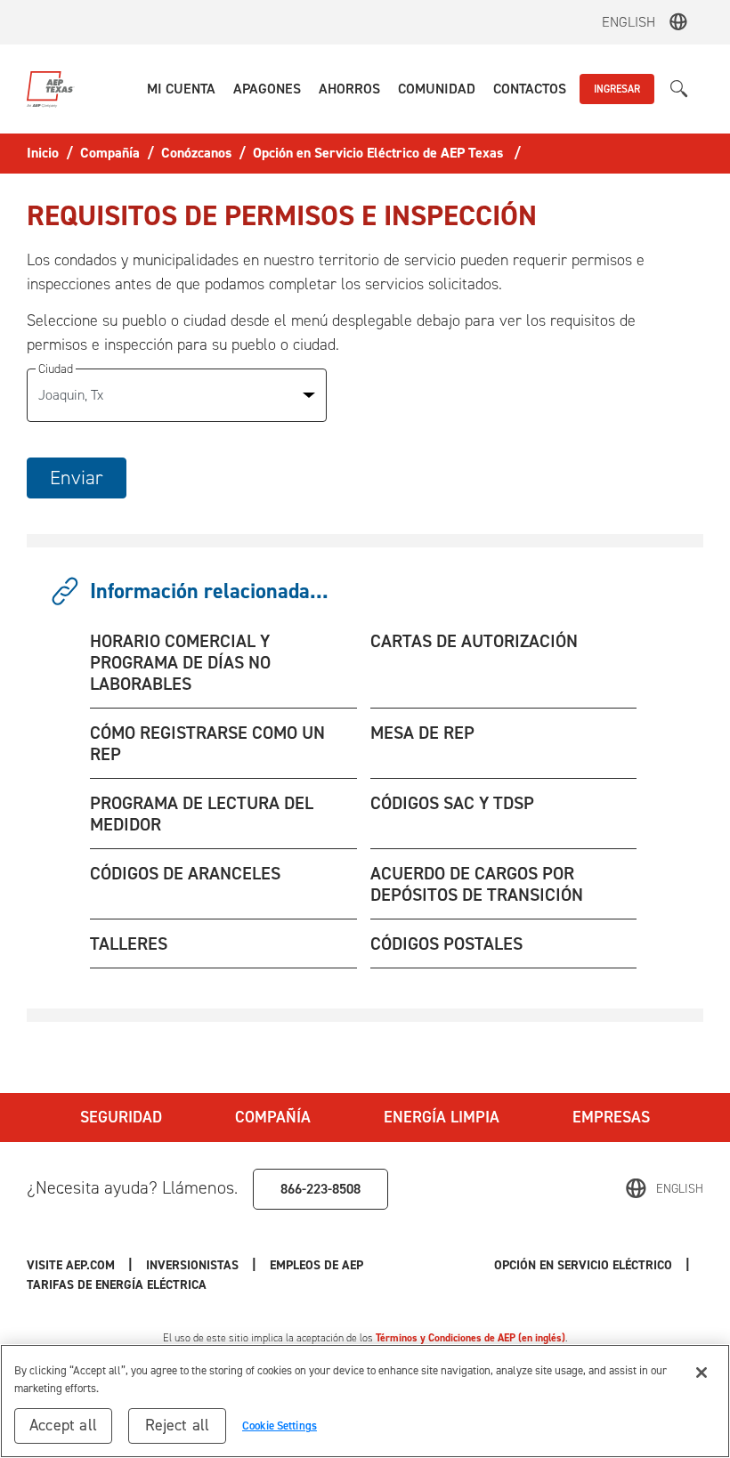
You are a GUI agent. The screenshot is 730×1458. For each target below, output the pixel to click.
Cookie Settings (279, 1425)
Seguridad (121, 1117)
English (628, 21)
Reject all (177, 1425)
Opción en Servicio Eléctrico (583, 1265)
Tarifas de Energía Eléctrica (118, 1284)
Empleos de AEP (316, 1265)
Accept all (63, 1425)
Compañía (273, 1117)
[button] (181, 89)
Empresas (611, 1117)
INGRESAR (617, 89)
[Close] (701, 1372)
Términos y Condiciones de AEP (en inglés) (470, 1338)
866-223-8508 (320, 1188)
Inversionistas (192, 1265)
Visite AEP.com (71, 1265)
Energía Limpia (441, 1117)
